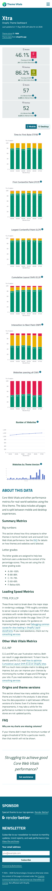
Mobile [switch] (32, 126)
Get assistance (26, 777)
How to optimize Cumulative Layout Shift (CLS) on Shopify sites (24, 662)
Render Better (41, 812)
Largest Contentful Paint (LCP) (26, 229)
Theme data (7, 36)
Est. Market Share (26, 98)
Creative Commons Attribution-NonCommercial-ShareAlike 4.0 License (23, 879)
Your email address (11, 847)
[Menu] (48, 4)
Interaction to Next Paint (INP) (26, 324)
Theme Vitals (14, 4)
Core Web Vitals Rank (26, 62)
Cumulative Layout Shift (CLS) (26, 277)
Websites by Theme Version (26, 464)
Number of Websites (26, 422)
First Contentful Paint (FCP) (26, 182)
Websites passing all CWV (26, 372)
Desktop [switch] (44, 126)
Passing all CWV (26, 60)
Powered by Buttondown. (12, 865)
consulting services (11, 634)
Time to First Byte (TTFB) (26, 134)
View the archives (10, 841)
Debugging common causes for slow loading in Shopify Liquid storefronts (25, 628)
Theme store (7, 33)
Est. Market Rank (26, 96)
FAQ (35, 540)
